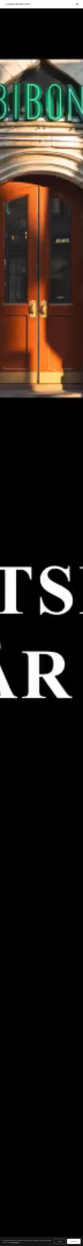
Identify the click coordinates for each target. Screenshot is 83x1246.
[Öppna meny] (77, 4)
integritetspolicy (15, 1242)
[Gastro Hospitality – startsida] (18, 4)
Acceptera (74, 1241)
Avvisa (60, 1241)
